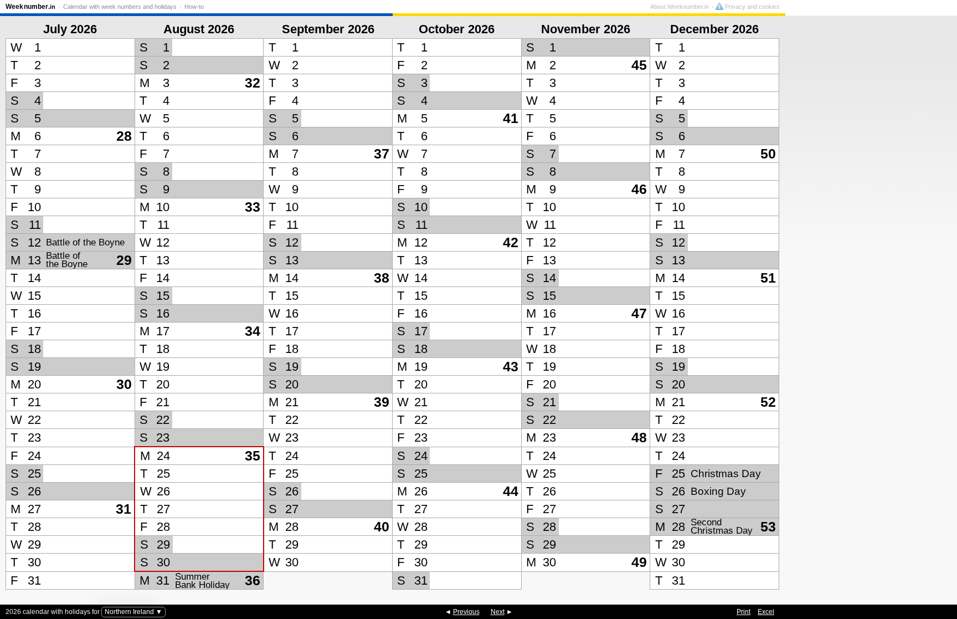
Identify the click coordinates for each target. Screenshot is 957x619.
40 (381, 526)
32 (252, 82)
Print (743, 612)
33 (252, 206)
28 (124, 136)
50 (768, 153)
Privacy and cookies (751, 6)
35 (252, 455)
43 (510, 366)
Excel (766, 612)
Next (498, 612)
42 (510, 242)
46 (639, 189)
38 (381, 277)
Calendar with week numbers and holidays (120, 6)
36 (252, 580)
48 (639, 437)
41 (510, 118)
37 (381, 153)
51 (768, 277)
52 (768, 402)
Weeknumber (30, 7)
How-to (194, 6)
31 (123, 509)
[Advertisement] (868, 293)
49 (639, 562)
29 (124, 260)
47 (639, 313)
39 (381, 402)
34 (252, 331)
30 (124, 384)
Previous (466, 612)
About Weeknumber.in (679, 6)
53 (768, 526)
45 (639, 65)
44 (510, 491)
